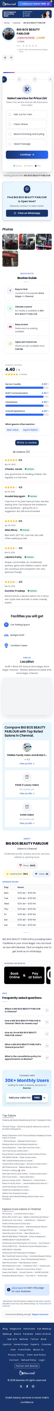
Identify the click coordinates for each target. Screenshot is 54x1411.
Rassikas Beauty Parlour (12, 1276)
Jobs (13, 1349)
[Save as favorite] (11, 57)
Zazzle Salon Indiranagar (13, 1164)
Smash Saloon (26, 1272)
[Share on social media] (4, 57)
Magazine (15, 1328)
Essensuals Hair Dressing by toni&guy (18, 1253)
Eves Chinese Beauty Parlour (33, 1259)
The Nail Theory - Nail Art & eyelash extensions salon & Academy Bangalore (26, 1128)
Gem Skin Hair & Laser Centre (15, 1174)
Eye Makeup (44, 1328)
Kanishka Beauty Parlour (40, 1256)
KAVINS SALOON (41, 1272)
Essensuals (45, 1266)
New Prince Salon (9, 1263)
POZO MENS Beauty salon (13, 1227)
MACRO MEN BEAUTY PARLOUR (14, 1236)
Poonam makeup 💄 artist (13, 1170)
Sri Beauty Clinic (30, 1266)
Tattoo (34, 1339)
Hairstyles (29, 1328)
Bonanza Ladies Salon (37, 1164)
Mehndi (24, 1339)
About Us (38, 1349)
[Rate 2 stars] (26, 46)
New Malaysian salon (11, 1266)
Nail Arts (12, 1339)
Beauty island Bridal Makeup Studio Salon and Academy (22, 1197)
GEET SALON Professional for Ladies (17, 1161)
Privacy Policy (16, 1354)
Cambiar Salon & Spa (24, 1214)
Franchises (24, 1349)
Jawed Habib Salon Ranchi (35, 1183)
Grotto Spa (42, 1276)
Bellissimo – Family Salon (34, 1180)
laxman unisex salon (11, 1180)
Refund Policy (28, 1360)
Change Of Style (26, 1230)
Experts (35, 1344)
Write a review (27, 442)
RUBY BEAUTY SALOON (11, 1249)
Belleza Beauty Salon (28, 1167)
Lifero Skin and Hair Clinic (29, 1148)
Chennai (16, 23)
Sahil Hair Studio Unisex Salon (15, 1187)
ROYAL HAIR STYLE (9, 1246)
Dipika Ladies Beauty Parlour (36, 1217)
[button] (10, 242)
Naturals (41, 1220)
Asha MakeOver (9, 1148)
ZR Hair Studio (10, 1141)
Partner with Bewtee (27, 1366)
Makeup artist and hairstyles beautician (19, 1144)
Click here (17, 1287)
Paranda (28, 1333)
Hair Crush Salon (9, 1177)
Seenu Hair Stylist (9, 1272)
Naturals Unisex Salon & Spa (28, 1269)
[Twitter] (21, 1386)
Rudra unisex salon (38, 1174)
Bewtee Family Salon (27, 1141)
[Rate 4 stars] (33, 46)
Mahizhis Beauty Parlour (36, 1227)
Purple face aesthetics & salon (15, 1190)
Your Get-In (31, 1276)
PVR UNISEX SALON (10, 1157)
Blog (5, 1328)
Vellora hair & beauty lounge (14, 1193)
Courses (46, 1344)
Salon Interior (43, 1333)
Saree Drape (21, 1344)
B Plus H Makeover (37, 1236)
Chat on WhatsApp (28, 213)
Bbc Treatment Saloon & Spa (15, 1256)
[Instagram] (33, 1386)
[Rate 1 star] (23, 46)
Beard (17, 1333)
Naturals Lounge (9, 1230)
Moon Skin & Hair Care (12, 1217)
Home (7, 23)
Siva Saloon (44, 1243)
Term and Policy (36, 1354)
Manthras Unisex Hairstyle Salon (33, 1246)
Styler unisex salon (28, 1157)
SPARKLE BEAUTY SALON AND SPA (15, 1240)
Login (42, 1360)
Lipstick (7, 1344)
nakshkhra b (29, 1220)
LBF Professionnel (9, 1167)
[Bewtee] (27, 1372)
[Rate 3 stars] (30, 46)
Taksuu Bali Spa (26, 1177)
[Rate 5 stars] (36, 46)
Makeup (7, 1333)
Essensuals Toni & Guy (12, 1220)
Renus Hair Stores (11, 1259)
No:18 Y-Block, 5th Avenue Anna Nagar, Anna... (33, 51)
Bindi (44, 1339)
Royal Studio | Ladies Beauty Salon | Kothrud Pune (24, 1154)
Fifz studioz (7, 1214)
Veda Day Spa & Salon (12, 1233)
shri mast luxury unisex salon (15, 1151)
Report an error (40, 1314)
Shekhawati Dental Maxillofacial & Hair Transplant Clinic (27, 1120)
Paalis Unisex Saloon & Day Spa (16, 1223)
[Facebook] (27, 1386)
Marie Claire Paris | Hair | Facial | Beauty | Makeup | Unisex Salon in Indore (26, 1136)
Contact (14, 1360)
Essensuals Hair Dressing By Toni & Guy (19, 1243)
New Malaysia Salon (28, 1263)
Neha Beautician (31, 1233)
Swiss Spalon (8, 1269)
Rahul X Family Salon (11, 1183)
